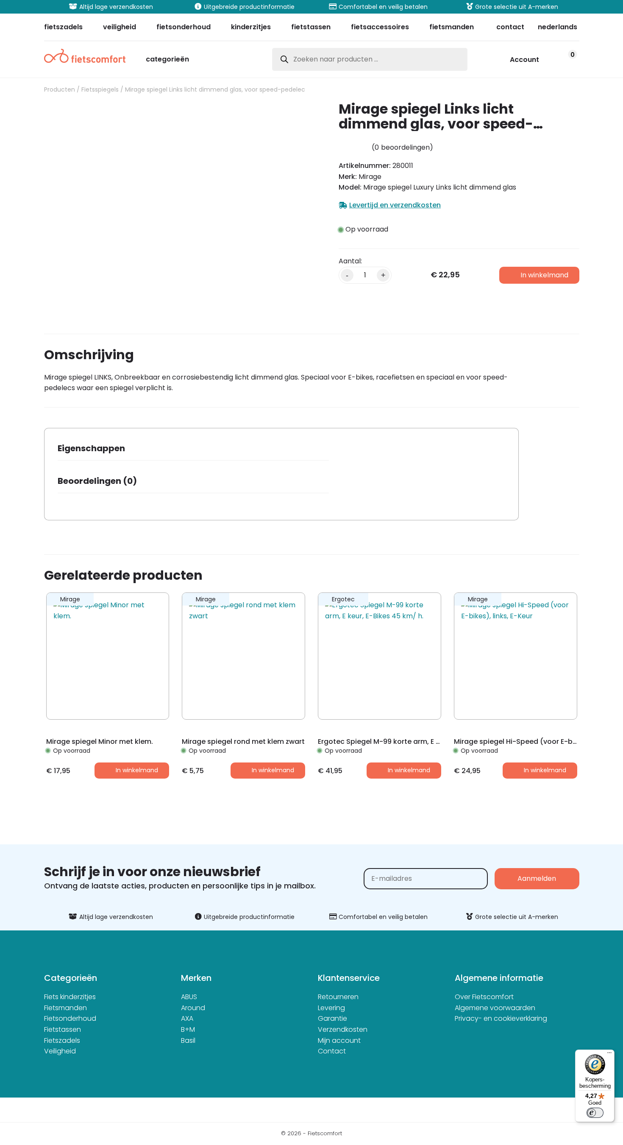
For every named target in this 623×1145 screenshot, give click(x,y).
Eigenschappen (91, 448)
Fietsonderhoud (70, 1018)
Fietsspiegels (100, 89)
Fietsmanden (65, 1008)
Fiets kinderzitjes (70, 997)
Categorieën (167, 60)
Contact (332, 1051)
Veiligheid (60, 1051)
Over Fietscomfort (484, 997)
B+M (188, 1029)
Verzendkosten (342, 1029)
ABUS (189, 997)
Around (193, 1008)
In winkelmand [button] (137, 770)
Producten (59, 89)
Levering (331, 1008)
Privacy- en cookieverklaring (501, 1018)
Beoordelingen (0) (97, 481)
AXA (187, 1018)
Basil (188, 1040)
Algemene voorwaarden (495, 1008)
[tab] (193, 451)
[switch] (595, 1113)
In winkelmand (544, 275)
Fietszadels (62, 1040)
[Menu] (609, 1055)
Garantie (332, 1018)
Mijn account (339, 1040)
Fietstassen (62, 1029)
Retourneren (338, 997)
